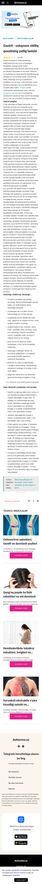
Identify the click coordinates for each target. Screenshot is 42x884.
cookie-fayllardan (12, 870)
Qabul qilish (21, 880)
